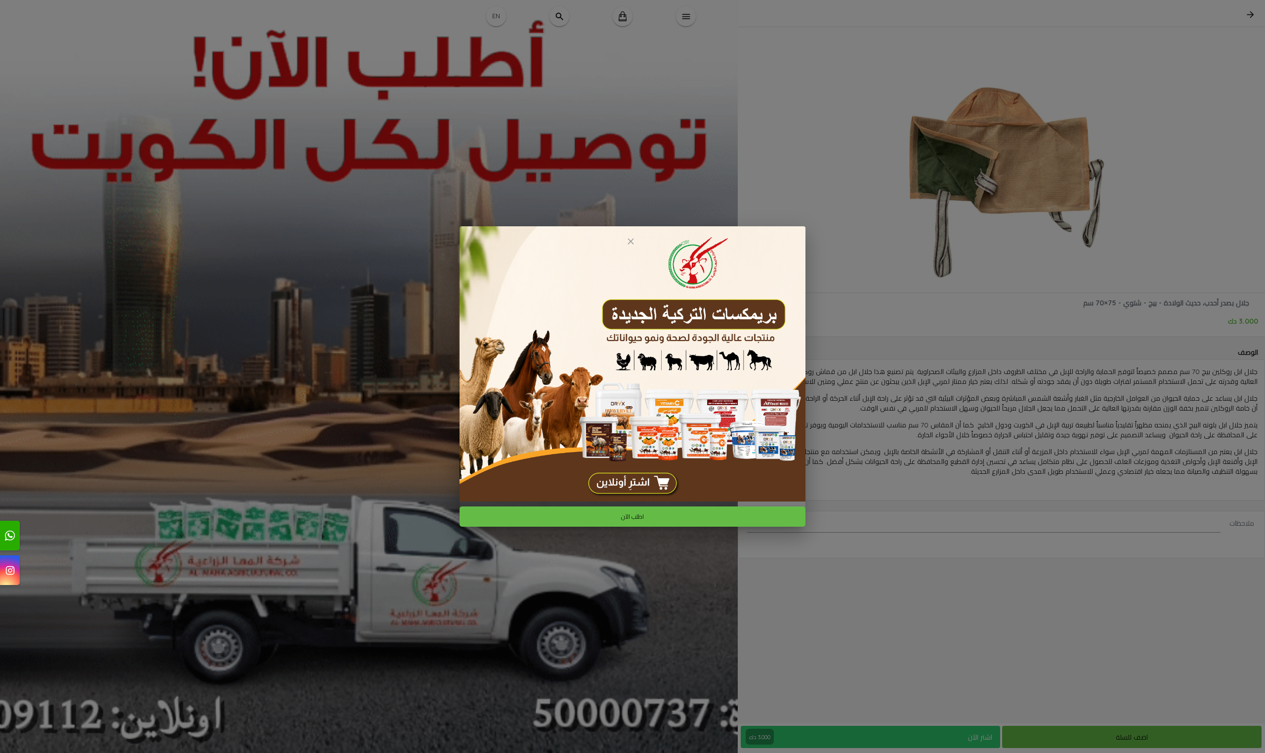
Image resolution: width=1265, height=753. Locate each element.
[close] (630, 241)
